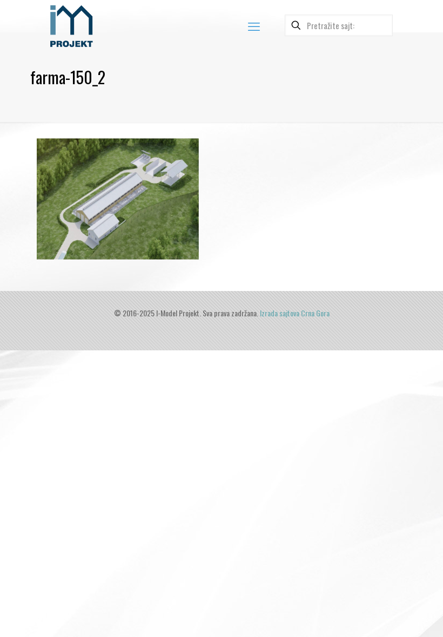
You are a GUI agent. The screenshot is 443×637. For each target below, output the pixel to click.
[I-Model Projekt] (71, 25)
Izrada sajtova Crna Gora (295, 312)
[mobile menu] (254, 25)
